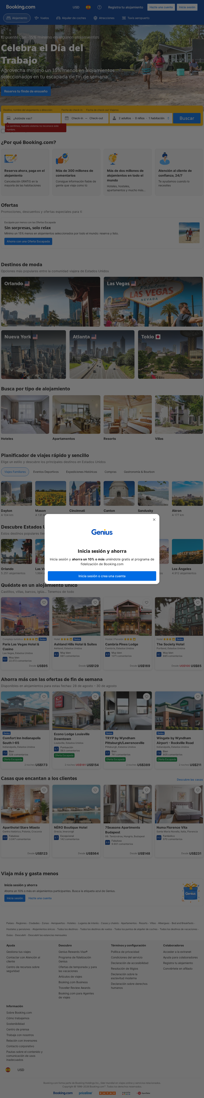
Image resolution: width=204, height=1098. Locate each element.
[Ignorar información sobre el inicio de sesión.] (154, 519)
